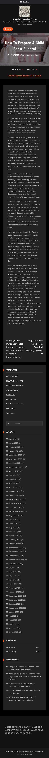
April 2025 (13, 483)
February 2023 (14, 588)
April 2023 (13, 580)
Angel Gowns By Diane (24, 19)
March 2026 (13, 443)
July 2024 (12, 519)
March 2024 (13, 535)
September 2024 (16, 511)
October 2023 (14, 556)
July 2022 (12, 616)
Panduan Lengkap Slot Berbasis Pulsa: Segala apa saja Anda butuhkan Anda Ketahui (25, 676)
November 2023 (15, 551)
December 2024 (15, 499)
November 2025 (15, 459)
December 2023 (15, 547)
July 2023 (12, 568)
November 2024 (15, 503)
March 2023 (13, 584)
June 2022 (13, 620)
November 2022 (15, 600)
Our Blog (31, 69)
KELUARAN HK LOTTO (14, 381)
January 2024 (14, 543)
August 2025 (14, 471)
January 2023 (14, 592)
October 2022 (14, 604)
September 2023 (16, 559)
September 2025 (16, 467)
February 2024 (14, 539)
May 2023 (12, 576)
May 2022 (12, 624)
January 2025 (14, 495)
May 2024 (13, 527)
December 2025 (15, 455)
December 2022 (15, 596)
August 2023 (14, 564)
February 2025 (14, 491)
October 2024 (14, 507)
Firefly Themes (26, 754)
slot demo (10, 408)
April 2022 (12, 628)
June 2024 (13, 523)
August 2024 (14, 515)
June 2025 (13, 479)
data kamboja (12, 390)
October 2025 (14, 463)
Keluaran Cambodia (14, 385)
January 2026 (14, 451)
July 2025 (12, 475)
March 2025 (13, 487)
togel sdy (10, 413)
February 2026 (14, 447)
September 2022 (16, 608)
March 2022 (13, 632)
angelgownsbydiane (30, 55)
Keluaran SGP (12, 376)
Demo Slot (10, 394)
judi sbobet (11, 399)
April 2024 (13, 531)
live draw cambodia (14, 404)
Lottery (12, 647)
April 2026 (13, 439)
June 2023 (13, 572)
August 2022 (14, 612)
